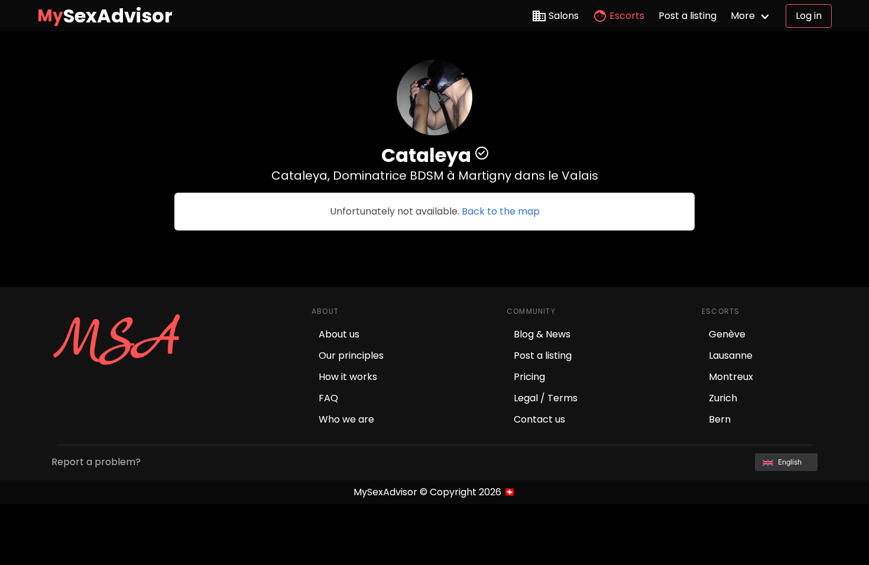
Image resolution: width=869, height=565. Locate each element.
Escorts (626, 15)
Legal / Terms (546, 398)
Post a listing (687, 15)
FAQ (328, 398)
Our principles (351, 355)
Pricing (529, 377)
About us (339, 334)
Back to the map (501, 211)
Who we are (346, 419)
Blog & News (542, 334)
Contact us (539, 419)
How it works (348, 377)
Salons (564, 15)
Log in (809, 15)
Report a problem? (96, 462)
